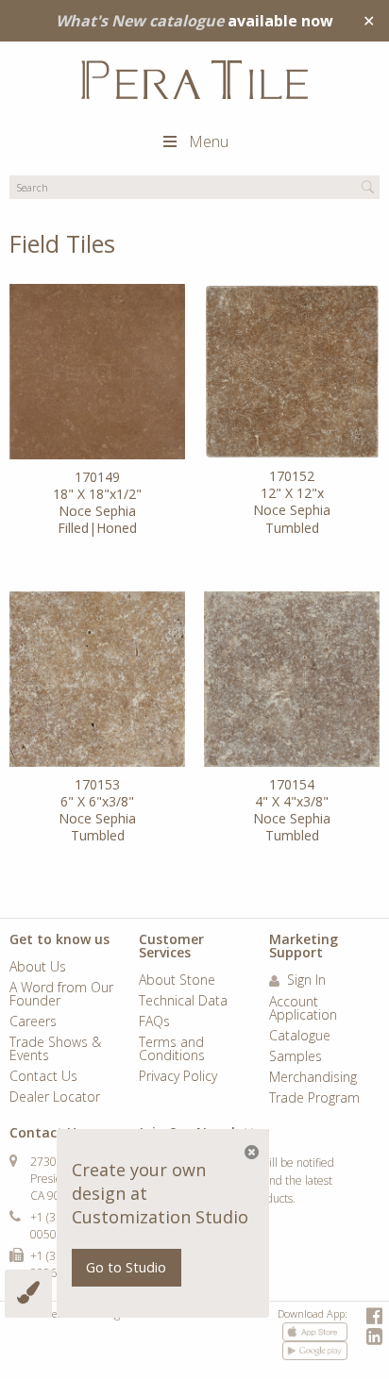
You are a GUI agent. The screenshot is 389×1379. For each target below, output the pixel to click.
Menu (208, 141)
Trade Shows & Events (55, 1050)
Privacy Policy (178, 1077)
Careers (33, 1022)
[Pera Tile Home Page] (194, 79)
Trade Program (314, 1098)
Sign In (304, 981)
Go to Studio (126, 1267)
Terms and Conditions (172, 1050)
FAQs (154, 1022)
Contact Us (43, 1077)
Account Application (303, 1009)
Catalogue (299, 1036)
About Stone (177, 981)
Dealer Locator (54, 1097)
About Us (37, 967)
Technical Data (183, 1001)
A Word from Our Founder (61, 995)
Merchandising (313, 1078)
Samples (295, 1057)
